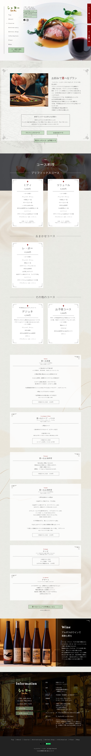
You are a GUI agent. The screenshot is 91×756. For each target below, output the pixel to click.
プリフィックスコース (33, 132)
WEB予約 (27, 11)
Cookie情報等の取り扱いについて (45, 750)
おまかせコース (58, 132)
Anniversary (13, 27)
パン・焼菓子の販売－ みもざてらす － (16, 50)
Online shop (13, 32)
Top (9, 15)
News (26, 16)
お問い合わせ (28, 13)
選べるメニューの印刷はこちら (43, 607)
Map (10, 44)
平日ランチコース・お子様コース (45, 140)
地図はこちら (60, 691)
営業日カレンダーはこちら (64, 709)
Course (11, 23)
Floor (10, 40)
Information (13, 36)
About (10, 19)
